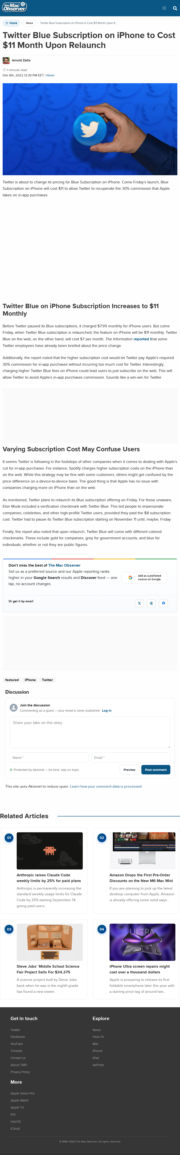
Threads (16, 1050)
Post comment (156, 769)
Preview (129, 769)
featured (12, 679)
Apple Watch (20, 1100)
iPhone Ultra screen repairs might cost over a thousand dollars (140, 969)
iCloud (15, 1128)
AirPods (98, 1064)
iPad (96, 1057)
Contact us (18, 1057)
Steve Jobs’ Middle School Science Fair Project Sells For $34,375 (48, 969)
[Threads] (151, 603)
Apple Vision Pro (23, 1093)
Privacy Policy (20, 1071)
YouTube (17, 1043)
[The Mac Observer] (14, 8)
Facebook (18, 1036)
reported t (142, 339)
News (29, 23)
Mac (96, 1043)
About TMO (19, 1064)
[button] (164, 8)
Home (13, 23)
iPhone (30, 679)
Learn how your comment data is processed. (106, 786)
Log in (107, 710)
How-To (98, 1036)
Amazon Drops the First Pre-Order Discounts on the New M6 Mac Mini (141, 878)
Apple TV (17, 1107)
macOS (16, 1121)
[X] (139, 603)
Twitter (47, 679)
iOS (13, 1114)
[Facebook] (163, 603)
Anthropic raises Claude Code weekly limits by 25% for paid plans (49, 878)
